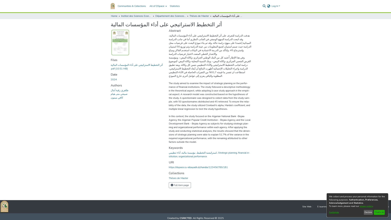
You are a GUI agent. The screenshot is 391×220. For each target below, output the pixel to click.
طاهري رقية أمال (119, 90)
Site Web (306, 206)
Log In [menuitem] (275, 6)
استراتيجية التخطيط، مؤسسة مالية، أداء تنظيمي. (193, 153)
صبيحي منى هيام (119, 94)
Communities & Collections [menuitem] (132, 6)
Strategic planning (227, 153)
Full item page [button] (181, 185)
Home (114, 16)
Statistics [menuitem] (175, 6)
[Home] (113, 6)
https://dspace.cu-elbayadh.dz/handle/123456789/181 (198, 167)
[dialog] (357, 205)
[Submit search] (264, 6)
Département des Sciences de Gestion (170, 16)
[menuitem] (158, 6)
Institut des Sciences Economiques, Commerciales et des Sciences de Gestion (136, 16)
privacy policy (366, 206)
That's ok (379, 212)
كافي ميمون (117, 97)
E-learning (322, 206)
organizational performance (193, 156)
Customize (334, 212)
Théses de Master (199, 16)
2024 (114, 79)
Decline (368, 212)
